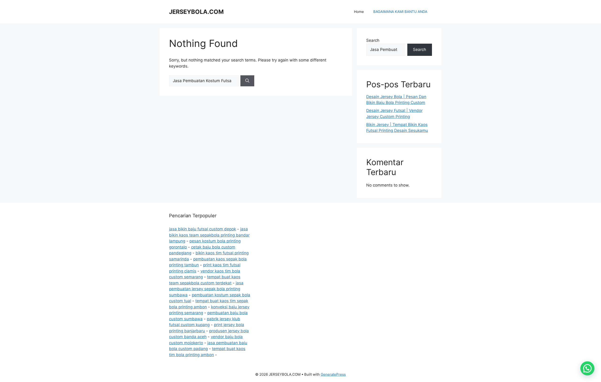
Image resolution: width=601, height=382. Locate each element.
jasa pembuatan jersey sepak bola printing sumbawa (206, 289)
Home (359, 11)
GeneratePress (333, 374)
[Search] (247, 81)
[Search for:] (204, 80)
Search (372, 40)
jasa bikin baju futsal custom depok (202, 229)
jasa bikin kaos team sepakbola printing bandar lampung (209, 235)
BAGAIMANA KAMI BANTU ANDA (400, 11)
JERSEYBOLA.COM (196, 11)
